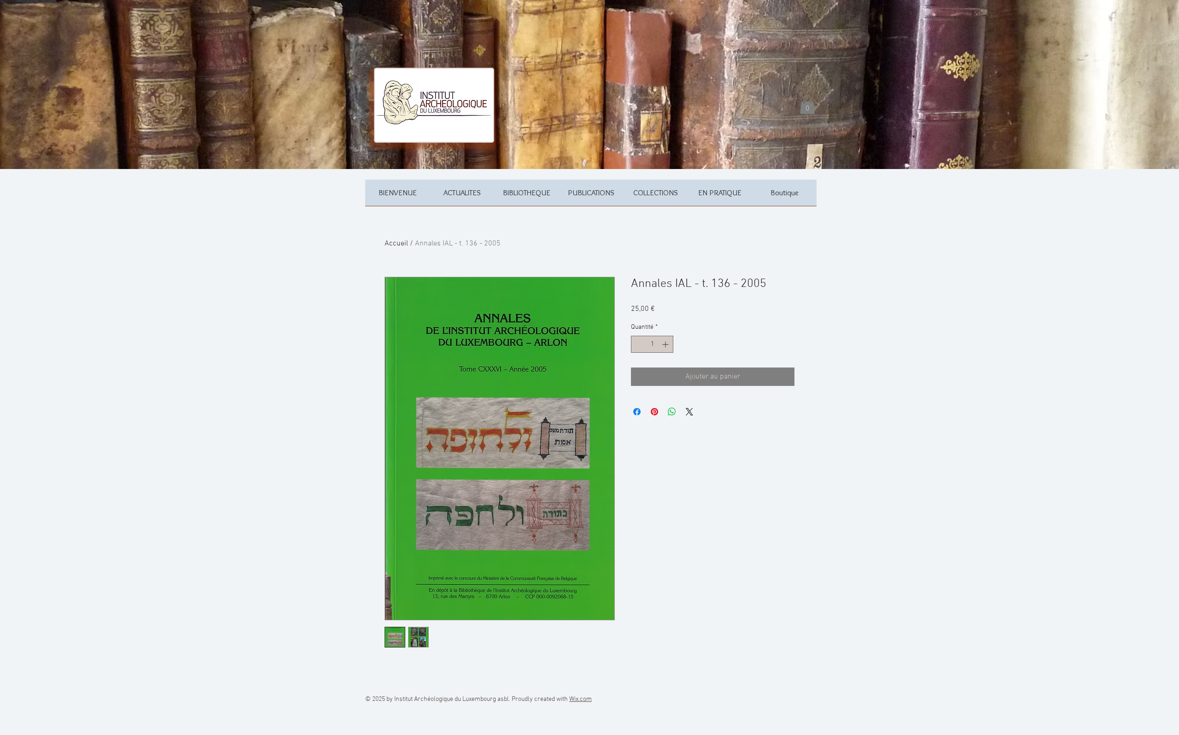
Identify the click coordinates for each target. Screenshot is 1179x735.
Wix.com (580, 699)
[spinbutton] (652, 344)
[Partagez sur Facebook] (636, 411)
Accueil (396, 243)
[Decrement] (638, 344)
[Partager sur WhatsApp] (671, 411)
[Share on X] (689, 411)
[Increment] (666, 344)
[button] (807, 104)
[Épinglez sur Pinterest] (654, 411)
